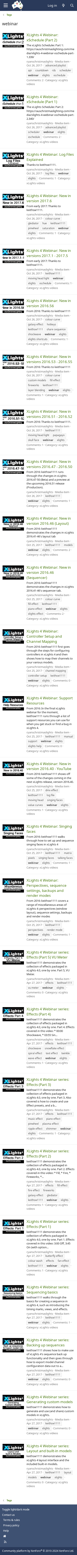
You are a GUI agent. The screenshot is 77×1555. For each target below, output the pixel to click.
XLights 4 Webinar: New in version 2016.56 (49, 303)
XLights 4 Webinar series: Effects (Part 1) (48, 1224)
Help (6, 1531)
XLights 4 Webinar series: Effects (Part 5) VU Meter (48, 955)
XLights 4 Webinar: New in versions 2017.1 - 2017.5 (49, 253)
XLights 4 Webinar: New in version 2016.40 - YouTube (49, 766)
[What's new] (63, 5)
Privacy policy (11, 1525)
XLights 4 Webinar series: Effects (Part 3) (48, 1082)
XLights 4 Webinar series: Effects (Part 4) (48, 1011)
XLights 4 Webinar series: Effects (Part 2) (48, 1153)
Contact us (8, 1515)
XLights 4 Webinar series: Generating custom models (50, 1399)
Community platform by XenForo (38, 1551)
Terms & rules (11, 1520)
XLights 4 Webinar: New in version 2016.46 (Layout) (49, 521)
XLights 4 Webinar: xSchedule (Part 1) (42, 99)
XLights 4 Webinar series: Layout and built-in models (49, 1448)
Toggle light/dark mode (16, 1509)
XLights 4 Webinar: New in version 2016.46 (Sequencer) (49, 572)
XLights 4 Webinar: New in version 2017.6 (49, 198)
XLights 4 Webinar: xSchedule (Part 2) (42, 37)
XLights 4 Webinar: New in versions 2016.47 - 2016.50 (49, 464)
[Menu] (5, 5)
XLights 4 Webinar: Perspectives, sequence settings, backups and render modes (47, 888)
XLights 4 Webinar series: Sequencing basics (48, 1289)
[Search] (72, 5)
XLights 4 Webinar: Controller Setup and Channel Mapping (44, 636)
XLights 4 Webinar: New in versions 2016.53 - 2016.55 (49, 359)
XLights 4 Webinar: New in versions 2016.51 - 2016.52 (49, 414)
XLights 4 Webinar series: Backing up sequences (48, 1342)
